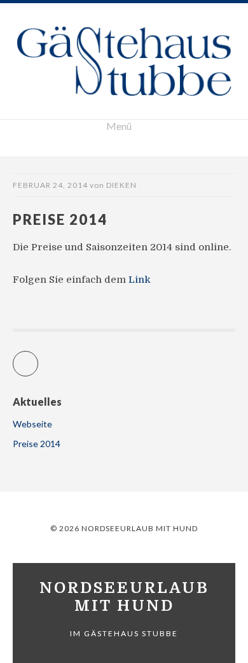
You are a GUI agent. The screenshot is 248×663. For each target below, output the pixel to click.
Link (138, 279)
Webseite (32, 423)
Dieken (121, 185)
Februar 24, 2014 (50, 185)
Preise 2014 (36, 443)
